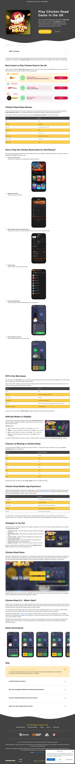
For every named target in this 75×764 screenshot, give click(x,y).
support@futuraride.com (39, 752)
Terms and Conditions (32, 727)
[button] (72, 751)
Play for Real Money (45, 31)
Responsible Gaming (20, 727)
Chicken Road (30, 1)
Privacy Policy (56, 727)
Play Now (61, 77)
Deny (60, 759)
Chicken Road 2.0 (24, 613)
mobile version (47, 491)
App (35, 1)
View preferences (69, 759)
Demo (38, 1)
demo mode (18, 591)
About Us (48, 727)
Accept (51, 759)
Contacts (42, 727)
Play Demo (57, 31)
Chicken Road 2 (44, 1)
